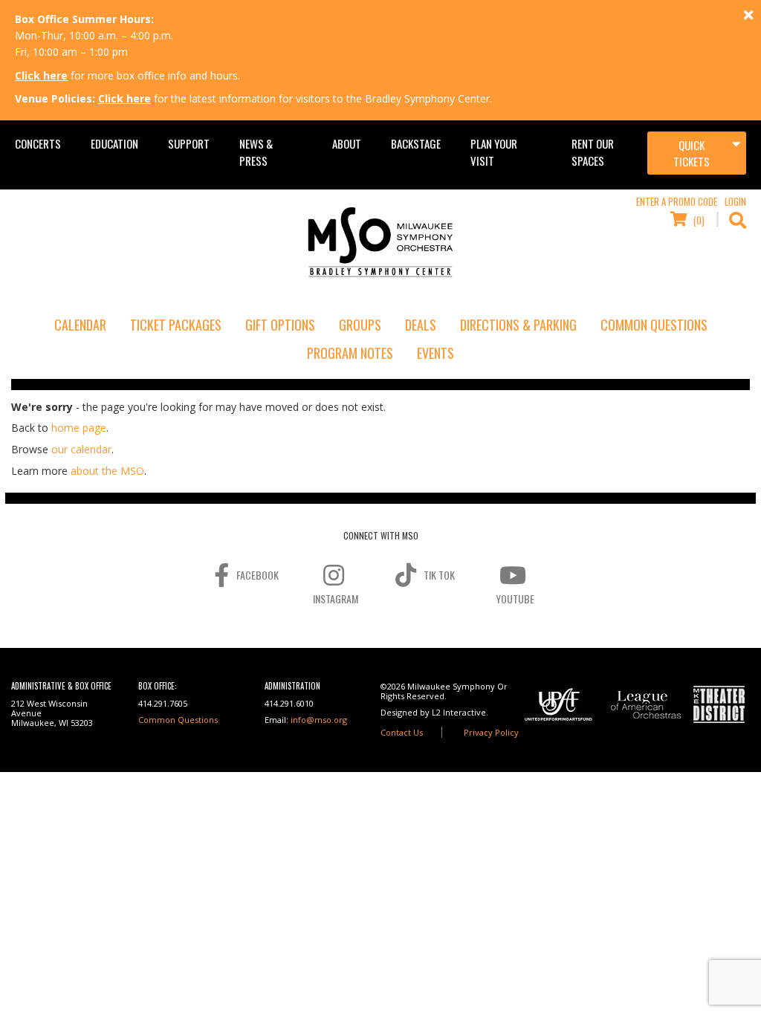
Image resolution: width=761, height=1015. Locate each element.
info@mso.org (319, 719)
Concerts (38, 143)
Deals (420, 324)
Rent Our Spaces (592, 151)
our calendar (81, 449)
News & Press (256, 151)
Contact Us (401, 732)
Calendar (80, 324)
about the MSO (107, 471)
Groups (360, 324)
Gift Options (280, 324)
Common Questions (653, 324)
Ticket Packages (175, 324)
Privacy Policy (491, 732)
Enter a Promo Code (676, 201)
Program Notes (350, 353)
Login (735, 201)
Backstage (416, 143)
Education (114, 143)
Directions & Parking (518, 324)
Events (435, 353)
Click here (41, 75)
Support (189, 143)
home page (78, 428)
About (346, 143)
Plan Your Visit (493, 151)
